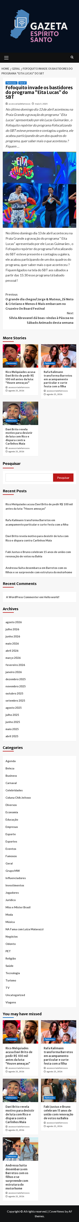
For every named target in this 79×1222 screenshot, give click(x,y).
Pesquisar (12, 463)
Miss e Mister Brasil (18, 907)
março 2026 (13, 657)
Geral (22, 83)
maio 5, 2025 (41, 103)
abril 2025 (12, 736)
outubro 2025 (14, 693)
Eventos (11, 848)
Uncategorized (15, 995)
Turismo (11, 980)
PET (8, 951)
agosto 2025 (14, 707)
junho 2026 (13, 636)
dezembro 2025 (16, 679)
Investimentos (15, 885)
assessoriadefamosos (19, 103)
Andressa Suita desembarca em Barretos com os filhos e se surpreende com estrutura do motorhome (39, 570)
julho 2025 (12, 714)
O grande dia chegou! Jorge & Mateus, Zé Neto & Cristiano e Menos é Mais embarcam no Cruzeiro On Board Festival (39, 301)
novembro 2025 (16, 686)
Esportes (11, 841)
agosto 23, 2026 (16, 390)
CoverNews (56, 1211)
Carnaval (11, 783)
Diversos (11, 805)
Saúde (9, 965)
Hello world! (52, 597)
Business (11, 775)
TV (8, 987)
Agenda (11, 761)
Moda (9, 914)
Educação (12, 819)
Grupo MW (13, 870)
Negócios (12, 936)
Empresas (12, 826)
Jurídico (11, 900)
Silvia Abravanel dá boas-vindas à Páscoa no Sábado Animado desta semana (41, 317)
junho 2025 (13, 722)
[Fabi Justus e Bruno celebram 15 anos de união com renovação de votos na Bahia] (58, 1090)
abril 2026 (12, 650)
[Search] (72, 57)
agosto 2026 (14, 622)
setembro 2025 (15, 700)
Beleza (10, 768)
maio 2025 (12, 729)
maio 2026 (12, 643)
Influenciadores (16, 878)
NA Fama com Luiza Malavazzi (25, 929)
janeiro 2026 (14, 672)
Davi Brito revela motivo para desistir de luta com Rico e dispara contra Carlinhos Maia (19, 436)
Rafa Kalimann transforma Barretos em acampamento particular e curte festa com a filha (58, 379)
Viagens (11, 1002)
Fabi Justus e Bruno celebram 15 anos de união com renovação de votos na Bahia (38, 554)
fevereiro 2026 (15, 664)
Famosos (11, 83)
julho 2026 (12, 629)
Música (10, 921)
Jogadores (12, 892)
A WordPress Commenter (22, 597)
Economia (12, 812)
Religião (11, 958)
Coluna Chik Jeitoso (18, 797)
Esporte (11, 834)
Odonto (11, 943)
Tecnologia (13, 973)
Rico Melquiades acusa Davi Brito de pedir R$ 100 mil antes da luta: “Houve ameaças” (20, 377)
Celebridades (14, 790)
